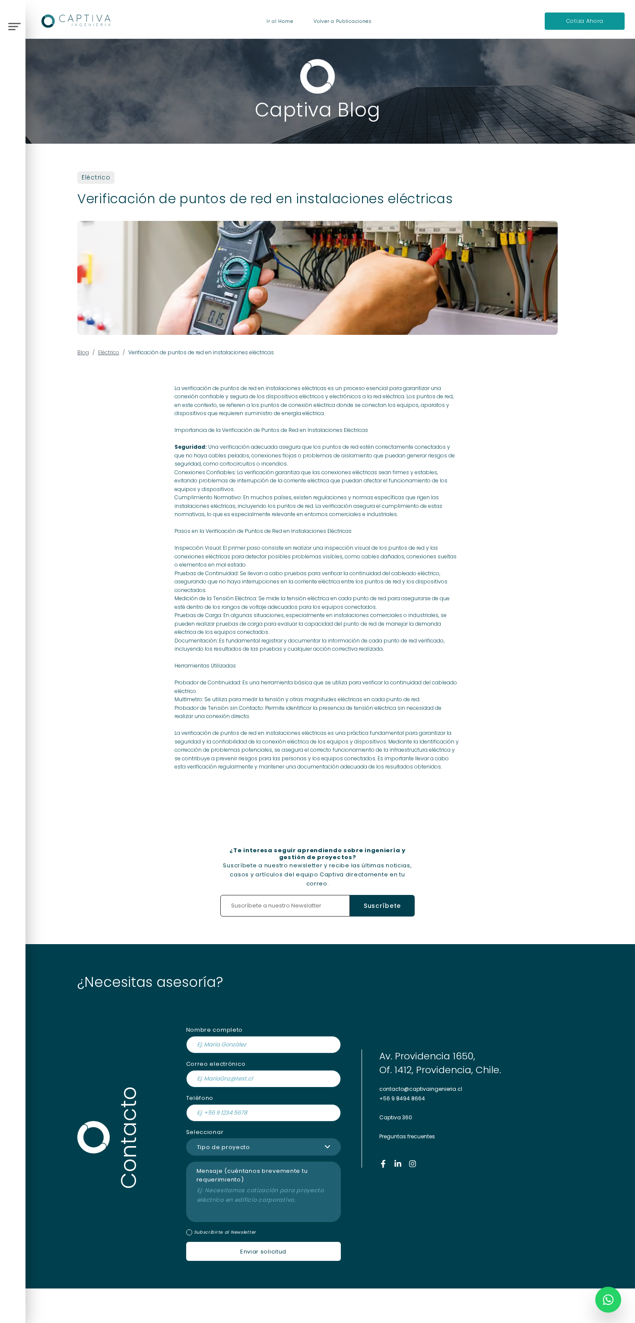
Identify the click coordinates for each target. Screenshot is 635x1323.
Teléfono (200, 1098)
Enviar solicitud (263, 1251)
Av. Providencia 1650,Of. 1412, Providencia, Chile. (440, 1063)
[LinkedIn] (398, 1164)
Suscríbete (382, 905)
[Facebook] (383, 1164)
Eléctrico (96, 177)
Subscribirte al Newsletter (225, 1232)
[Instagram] (412, 1164)
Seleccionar (205, 1132)
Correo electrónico (216, 1064)
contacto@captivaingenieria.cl (420, 1089)
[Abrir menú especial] (13, 25)
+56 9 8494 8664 (402, 1098)
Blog (83, 352)
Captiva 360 (395, 1117)
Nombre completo (214, 1030)
